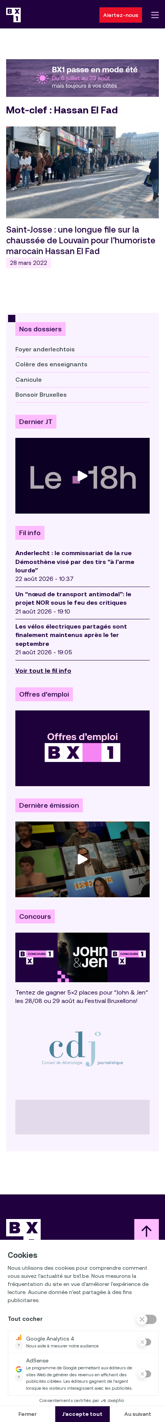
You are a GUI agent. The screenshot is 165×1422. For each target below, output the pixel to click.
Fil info (30, 533)
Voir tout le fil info (43, 670)
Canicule (28, 379)
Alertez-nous (120, 15)
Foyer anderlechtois (45, 349)
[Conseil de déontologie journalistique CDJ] (82, 1048)
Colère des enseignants (51, 364)
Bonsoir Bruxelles (41, 394)
